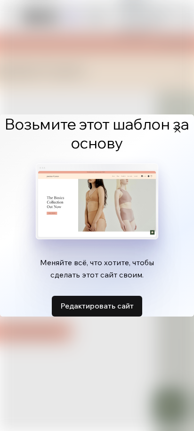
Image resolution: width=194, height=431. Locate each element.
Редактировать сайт (97, 305)
